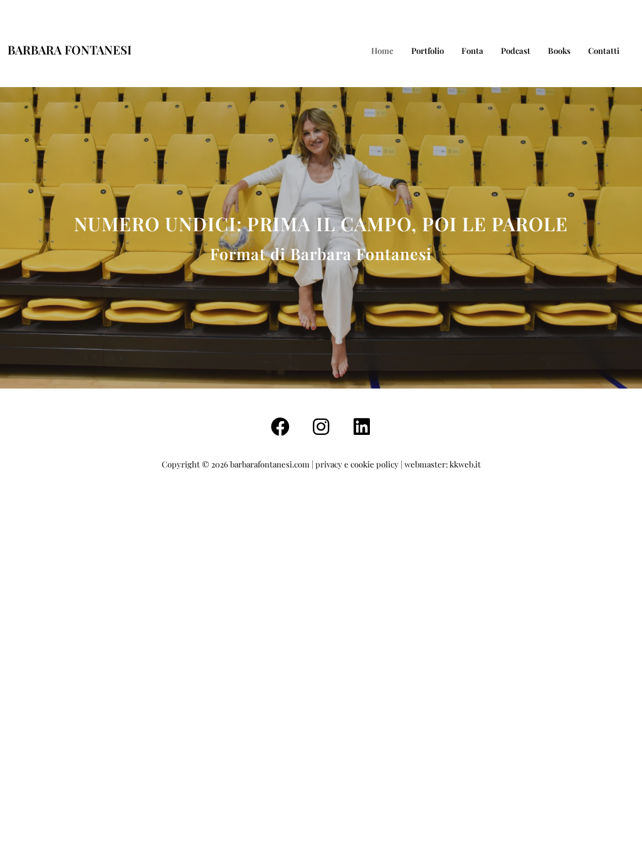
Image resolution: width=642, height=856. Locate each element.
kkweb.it (465, 464)
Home (382, 50)
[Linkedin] (362, 427)
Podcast (515, 50)
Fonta (472, 50)
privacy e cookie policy (357, 464)
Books (559, 50)
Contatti (603, 50)
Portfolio (427, 50)
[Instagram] (321, 427)
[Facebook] (280, 427)
